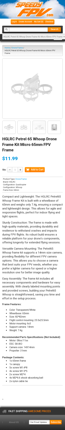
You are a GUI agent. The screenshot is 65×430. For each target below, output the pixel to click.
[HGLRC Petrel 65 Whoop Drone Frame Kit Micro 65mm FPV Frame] (32, 88)
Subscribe (56, 422)
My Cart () (38, 22)
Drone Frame (17, 48)
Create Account (25, 22)
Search (54, 29)
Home (7, 48)
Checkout (49, 22)
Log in (14, 22)
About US (14, 422)
